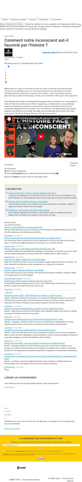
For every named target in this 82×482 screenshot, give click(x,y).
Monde (12, 36)
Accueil (6, 36)
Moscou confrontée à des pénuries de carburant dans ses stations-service (32, 238)
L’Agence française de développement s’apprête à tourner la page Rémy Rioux (33, 309)
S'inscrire (41, 458)
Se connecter (57, 19)
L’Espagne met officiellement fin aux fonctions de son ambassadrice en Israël (33, 319)
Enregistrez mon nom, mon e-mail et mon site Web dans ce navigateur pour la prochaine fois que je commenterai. (39, 422)
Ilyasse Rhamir (8, 235)
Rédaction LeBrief (49, 52)
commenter (8, 165)
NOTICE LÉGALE (20, 451)
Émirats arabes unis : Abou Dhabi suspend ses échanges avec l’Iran (29, 249)
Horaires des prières (18, 19)
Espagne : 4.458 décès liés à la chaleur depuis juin (23, 227)
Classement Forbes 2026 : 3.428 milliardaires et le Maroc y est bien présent (33, 296)
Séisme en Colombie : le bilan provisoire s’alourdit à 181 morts (31, 193)
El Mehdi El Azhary (9, 257)
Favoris (32, 19)
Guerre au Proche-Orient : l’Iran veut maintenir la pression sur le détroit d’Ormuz (34, 343)
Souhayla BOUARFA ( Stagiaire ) (13, 278)
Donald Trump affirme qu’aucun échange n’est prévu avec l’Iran (28, 281)
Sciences (74, 163)
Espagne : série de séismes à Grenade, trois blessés (28, 202)
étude (73, 165)
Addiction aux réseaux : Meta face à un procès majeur (24, 259)
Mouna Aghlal (8, 317)
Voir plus (9, 292)
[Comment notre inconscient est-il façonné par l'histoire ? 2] (23, 63)
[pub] (6, 370)
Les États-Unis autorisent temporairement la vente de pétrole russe (29, 330)
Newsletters (43, 19)
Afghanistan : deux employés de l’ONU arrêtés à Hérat (28, 210)
